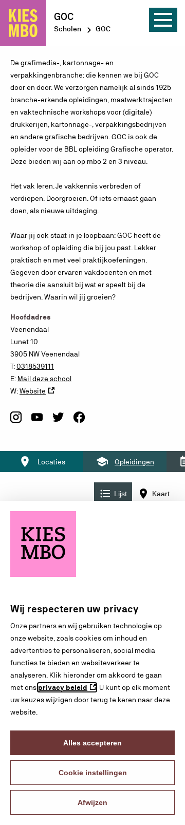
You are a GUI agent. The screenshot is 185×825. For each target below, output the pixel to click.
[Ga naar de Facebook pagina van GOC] (79, 422)
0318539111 (35, 366)
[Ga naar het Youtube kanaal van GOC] (37, 422)
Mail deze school (44, 378)
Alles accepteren (92, 743)
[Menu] (163, 20)
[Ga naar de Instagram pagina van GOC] (16, 422)
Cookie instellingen (93, 772)
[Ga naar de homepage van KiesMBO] (23, 23)
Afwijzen (92, 802)
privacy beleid (62, 687)
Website (33, 391)
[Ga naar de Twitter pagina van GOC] (58, 422)
